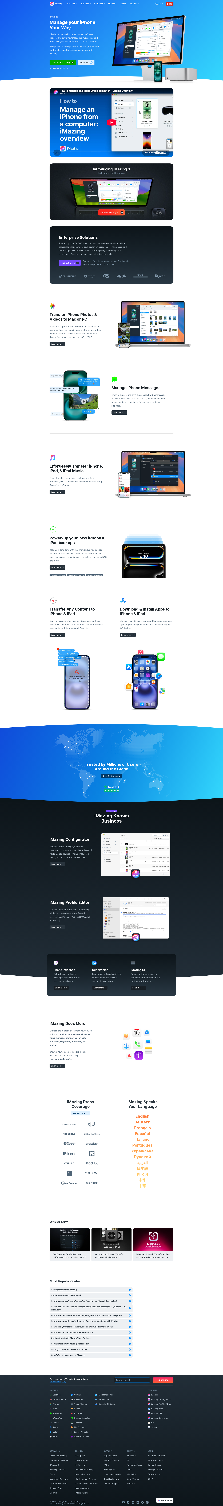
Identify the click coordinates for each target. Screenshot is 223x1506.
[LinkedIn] (137, 1502)
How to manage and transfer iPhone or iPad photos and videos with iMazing (84, 1321)
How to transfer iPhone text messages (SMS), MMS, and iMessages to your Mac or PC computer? (88, 1308)
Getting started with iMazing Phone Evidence (71, 1338)
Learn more (56, 344)
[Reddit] (142, 1502)
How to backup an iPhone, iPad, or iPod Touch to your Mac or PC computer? (84, 1301)
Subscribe (163, 1380)
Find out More (68, 263)
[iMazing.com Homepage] (56, 4)
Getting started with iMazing (64, 1290)
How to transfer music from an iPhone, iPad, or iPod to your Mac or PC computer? (86, 1315)
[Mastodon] (147, 1502)
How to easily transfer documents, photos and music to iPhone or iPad (82, 1327)
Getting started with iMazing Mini (66, 1295)
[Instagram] (132, 1502)
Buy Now (84, 62)
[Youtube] (123, 1502)
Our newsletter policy (58, 1382)
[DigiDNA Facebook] (128, 1502)
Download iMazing (61, 62)
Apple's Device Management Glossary (68, 1355)
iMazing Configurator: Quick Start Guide (69, 1349)
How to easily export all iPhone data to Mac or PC (72, 1332)
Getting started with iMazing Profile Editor (70, 1344)
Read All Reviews (110, 776)
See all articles (80, 1113)
